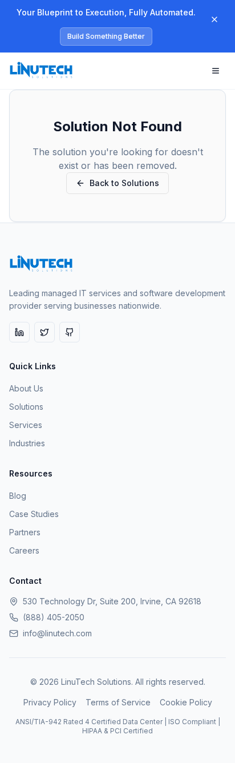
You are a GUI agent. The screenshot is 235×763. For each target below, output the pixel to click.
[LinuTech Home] (41, 70)
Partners (24, 532)
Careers (24, 550)
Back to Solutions (124, 183)
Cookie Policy (186, 702)
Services (25, 425)
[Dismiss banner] (214, 19)
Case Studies (34, 514)
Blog (17, 495)
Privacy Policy (49, 702)
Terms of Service (118, 702)
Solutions (26, 406)
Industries (27, 443)
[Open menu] (215, 70)
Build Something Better (106, 36)
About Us (26, 388)
